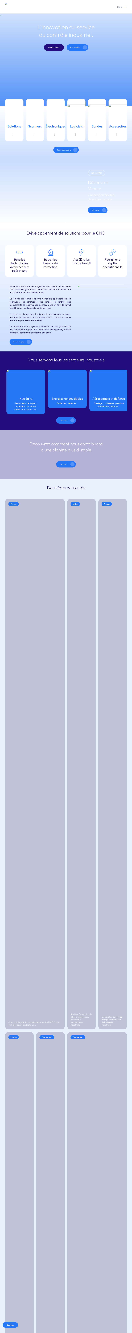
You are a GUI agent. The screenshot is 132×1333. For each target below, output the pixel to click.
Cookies (10, 1325)
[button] (122, 7)
